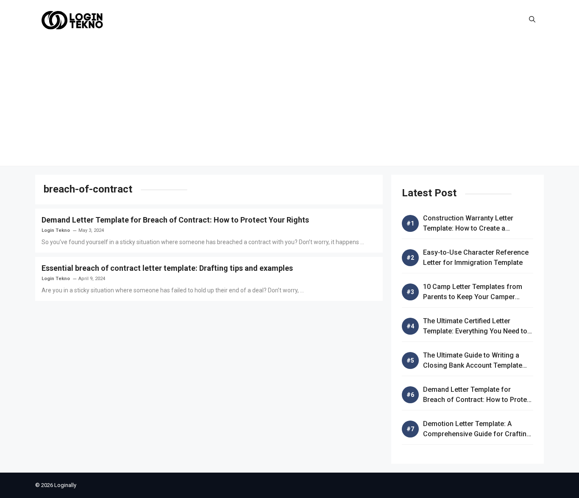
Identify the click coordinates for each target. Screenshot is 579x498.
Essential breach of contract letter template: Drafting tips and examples (167, 268)
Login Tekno (56, 230)
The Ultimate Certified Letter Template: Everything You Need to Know (475, 331)
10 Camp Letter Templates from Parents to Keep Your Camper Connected (472, 297)
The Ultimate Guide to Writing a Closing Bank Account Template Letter (472, 365)
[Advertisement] (289, 102)
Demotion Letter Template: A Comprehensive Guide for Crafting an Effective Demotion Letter (477, 434)
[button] (532, 19)
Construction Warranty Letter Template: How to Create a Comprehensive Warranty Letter (472, 228)
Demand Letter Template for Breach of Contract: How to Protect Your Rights (175, 219)
